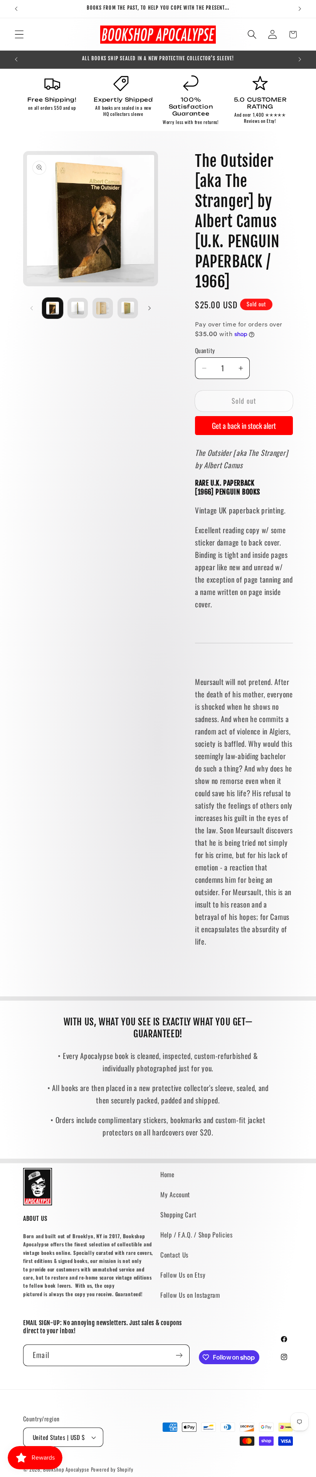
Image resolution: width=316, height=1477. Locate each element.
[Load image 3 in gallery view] (102, 308)
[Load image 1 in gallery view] (52, 308)
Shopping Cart (178, 1214)
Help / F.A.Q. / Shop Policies (196, 1234)
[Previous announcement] (16, 8)
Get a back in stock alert (244, 425)
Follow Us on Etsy (182, 1275)
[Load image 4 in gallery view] (128, 308)
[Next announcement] (299, 8)
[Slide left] (31, 308)
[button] (19, 34)
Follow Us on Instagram (190, 1295)
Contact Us (174, 1254)
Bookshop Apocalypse (66, 1469)
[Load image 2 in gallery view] (77, 308)
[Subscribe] (179, 1355)
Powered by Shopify (112, 1469)
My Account (175, 1194)
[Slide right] (149, 308)
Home (167, 1174)
